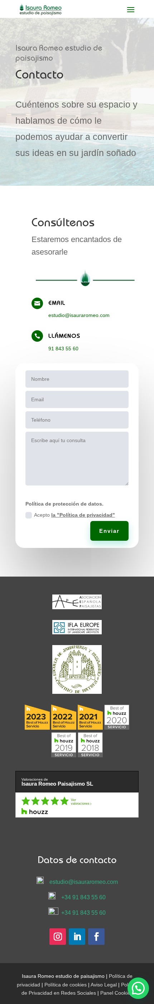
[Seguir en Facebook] (96, 936)
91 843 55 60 (63, 348)
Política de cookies (65, 985)
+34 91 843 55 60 (83, 897)
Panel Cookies (116, 993)
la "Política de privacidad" (83, 515)
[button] (138, 988)
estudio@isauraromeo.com (79, 315)
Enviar (109, 531)
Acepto (74, 515)
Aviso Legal (104, 985)
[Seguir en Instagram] (57, 936)
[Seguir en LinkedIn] (77, 936)
